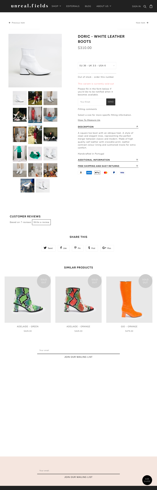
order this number (104, 77)
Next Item (141, 23)
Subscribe (110, 350)
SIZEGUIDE (147, 480)
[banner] (29, 6)
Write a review (41, 222)
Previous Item (18, 23)
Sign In (136, 6)
